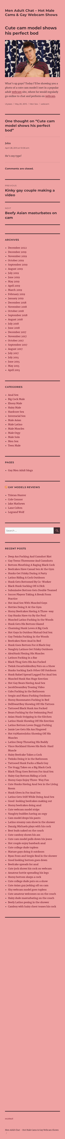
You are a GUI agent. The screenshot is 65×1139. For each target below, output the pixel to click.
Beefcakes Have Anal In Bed (24, 640)
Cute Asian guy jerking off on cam (28, 885)
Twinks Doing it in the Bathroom (28, 758)
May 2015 (13, 365)
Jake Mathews (16, 503)
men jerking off (9, 1118)
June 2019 (14, 277)
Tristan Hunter (17, 495)
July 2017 (13, 353)
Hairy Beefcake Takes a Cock (25, 754)
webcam (17, 91)
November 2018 (17, 306)
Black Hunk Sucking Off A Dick (26, 585)
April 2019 (14, 285)
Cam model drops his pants (24, 817)
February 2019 (16, 294)
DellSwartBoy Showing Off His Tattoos (31, 704)
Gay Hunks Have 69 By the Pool (27, 615)
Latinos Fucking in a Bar (22, 657)
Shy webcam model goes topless (27, 889)
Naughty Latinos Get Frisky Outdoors (30, 649)
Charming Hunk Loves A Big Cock (28, 628)
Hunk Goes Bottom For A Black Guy (29, 645)
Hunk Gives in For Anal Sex (24, 792)
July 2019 (13, 273)
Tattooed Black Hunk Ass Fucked (27, 708)
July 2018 (13, 323)
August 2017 (15, 348)
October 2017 (16, 340)
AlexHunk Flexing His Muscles (26, 653)
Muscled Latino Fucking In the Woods (30, 619)
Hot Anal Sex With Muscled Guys (27, 602)
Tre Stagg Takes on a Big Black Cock (29, 767)
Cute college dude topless (23, 847)
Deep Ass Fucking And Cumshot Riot (30, 556)
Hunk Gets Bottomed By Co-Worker (29, 581)
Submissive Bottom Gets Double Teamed (32, 590)
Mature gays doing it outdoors (26, 851)
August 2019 (15, 268)
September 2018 (17, 315)
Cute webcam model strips (23, 809)
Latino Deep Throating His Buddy (28, 742)
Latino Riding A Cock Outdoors (26, 577)
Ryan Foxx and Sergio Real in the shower (32, 855)
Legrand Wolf (16, 512)
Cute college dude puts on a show (28, 881)
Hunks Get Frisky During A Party (27, 573)
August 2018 (15, 319)
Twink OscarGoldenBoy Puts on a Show (31, 666)
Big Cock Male (16, 399)
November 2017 (17, 336)
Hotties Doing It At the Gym (25, 607)
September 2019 (18, 264)
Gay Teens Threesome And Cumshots (30, 560)
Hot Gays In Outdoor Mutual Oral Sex (30, 632)
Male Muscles (16, 428)
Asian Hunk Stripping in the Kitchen (30, 716)
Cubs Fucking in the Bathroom (26, 691)
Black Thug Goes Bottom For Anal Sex (31, 771)
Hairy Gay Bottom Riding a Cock (27, 775)
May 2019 (14, 281)
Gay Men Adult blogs (20, 470)
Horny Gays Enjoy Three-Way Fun (28, 779)
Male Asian (14, 420)
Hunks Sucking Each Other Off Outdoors (32, 670)
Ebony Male (15, 403)
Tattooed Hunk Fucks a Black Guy (28, 763)
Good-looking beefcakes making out (30, 801)
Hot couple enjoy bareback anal (27, 843)
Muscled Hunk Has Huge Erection (28, 678)
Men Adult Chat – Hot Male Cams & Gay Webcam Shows (31, 12)
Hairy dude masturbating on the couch (31, 898)
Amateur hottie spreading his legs (28, 872)
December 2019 (17, 251)
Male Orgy (14, 432)
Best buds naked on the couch (26, 830)
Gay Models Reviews (24, 487)
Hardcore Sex (16, 411)
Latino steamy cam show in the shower (31, 822)
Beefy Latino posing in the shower (28, 902)
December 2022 (17, 247)
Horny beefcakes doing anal (24, 805)
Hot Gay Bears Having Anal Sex (26, 682)
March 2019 (15, 289)
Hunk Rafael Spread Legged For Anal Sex (32, 674)
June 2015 (14, 361)
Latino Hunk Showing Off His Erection (31, 720)
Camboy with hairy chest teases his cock (32, 906)
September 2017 (17, 344)
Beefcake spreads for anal (23, 864)
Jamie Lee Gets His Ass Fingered (27, 729)
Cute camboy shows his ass (24, 834)
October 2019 (16, 260)
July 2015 (13, 357)
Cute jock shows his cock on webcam (30, 868)
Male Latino (15, 424)
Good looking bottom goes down (27, 860)
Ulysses (8, 104)
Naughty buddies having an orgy (27, 813)
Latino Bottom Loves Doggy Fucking (30, 725)
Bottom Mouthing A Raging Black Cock (31, 564)
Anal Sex (13, 394)
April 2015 (14, 370)
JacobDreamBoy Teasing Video (26, 687)
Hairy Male (14, 407)
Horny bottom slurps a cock (24, 876)
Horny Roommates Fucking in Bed (28, 699)
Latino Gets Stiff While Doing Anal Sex (31, 796)
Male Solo (14, 437)
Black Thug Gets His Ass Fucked (27, 661)
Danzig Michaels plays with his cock (29, 826)
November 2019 (17, 256)
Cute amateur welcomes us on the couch (32, 893)
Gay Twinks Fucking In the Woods (28, 636)
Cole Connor (15, 499)
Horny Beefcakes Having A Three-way (31, 611)
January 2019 (16, 298)
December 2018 (17, 302)
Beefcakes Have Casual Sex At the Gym (31, 569)
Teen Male (14, 445)
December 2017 (17, 332)
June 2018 (14, 327)
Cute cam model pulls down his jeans (30, 839)
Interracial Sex (17, 415)
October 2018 (16, 310)
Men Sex (34, 104)
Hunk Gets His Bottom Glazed (26, 623)
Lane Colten (15, 507)
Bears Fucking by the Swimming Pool (30, 712)
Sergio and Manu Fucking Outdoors (29, 695)
